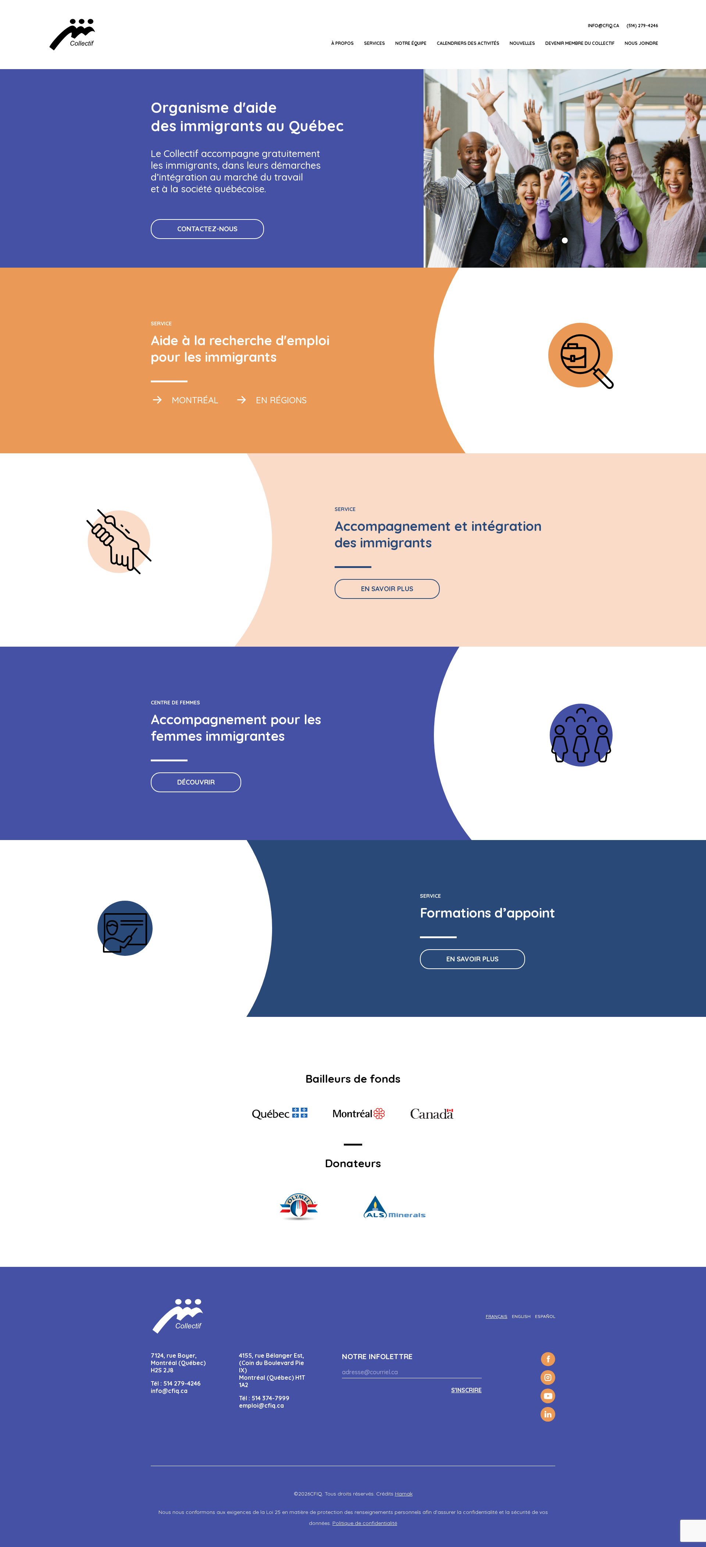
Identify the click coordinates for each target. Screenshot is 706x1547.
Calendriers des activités (468, 43)
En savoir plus (387, 589)
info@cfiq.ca (603, 25)
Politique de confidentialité (364, 1523)
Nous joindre (641, 43)
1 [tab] (565, 240)
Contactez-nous (207, 229)
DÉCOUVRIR (196, 782)
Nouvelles (522, 43)
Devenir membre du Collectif (579, 43)
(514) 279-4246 (642, 25)
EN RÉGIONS (280, 399)
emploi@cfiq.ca (261, 1405)
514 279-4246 (181, 1383)
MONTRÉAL (193, 399)
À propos (342, 43)
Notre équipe (411, 43)
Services (374, 43)
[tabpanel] (565, 168)
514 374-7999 (270, 1398)
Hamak (404, 1493)
